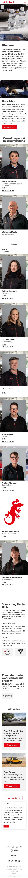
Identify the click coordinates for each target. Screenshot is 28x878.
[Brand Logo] (8, 2)
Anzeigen (4, 249)
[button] (9, 127)
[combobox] (10, 252)
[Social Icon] (9, 861)
